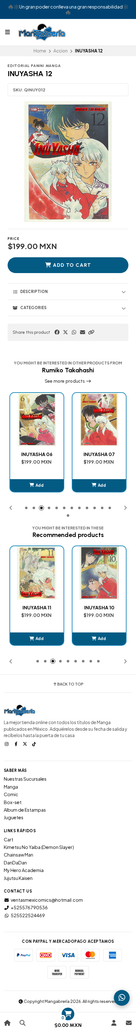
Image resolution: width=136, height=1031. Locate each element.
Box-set (13, 802)
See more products (65, 381)
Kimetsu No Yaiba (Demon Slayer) (39, 847)
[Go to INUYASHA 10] (53, 573)
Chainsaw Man (18, 854)
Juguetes (13, 817)
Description (34, 291)
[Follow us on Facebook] (16, 743)
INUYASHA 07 (53, 454)
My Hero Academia (24, 870)
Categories (33, 307)
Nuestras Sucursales (25, 779)
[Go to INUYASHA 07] (53, 419)
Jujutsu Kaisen (18, 878)
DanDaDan (15, 862)
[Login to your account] (113, 1023)
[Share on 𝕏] (65, 332)
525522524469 (28, 915)
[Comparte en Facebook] (57, 332)
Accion (60, 50)
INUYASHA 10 (53, 607)
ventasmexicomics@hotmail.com (47, 900)
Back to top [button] (70, 684)
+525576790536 (29, 907)
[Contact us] (128, 1023)
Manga (11, 786)
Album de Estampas (25, 810)
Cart (8, 839)
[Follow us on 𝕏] (25, 743)
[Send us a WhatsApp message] (122, 998)
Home (40, 50)
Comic (11, 794)
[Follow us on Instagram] (7, 743)
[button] (91, 332)
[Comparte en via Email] (82, 332)
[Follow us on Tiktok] (34, 743)
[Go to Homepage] (7, 1023)
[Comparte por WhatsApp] (74, 332)
